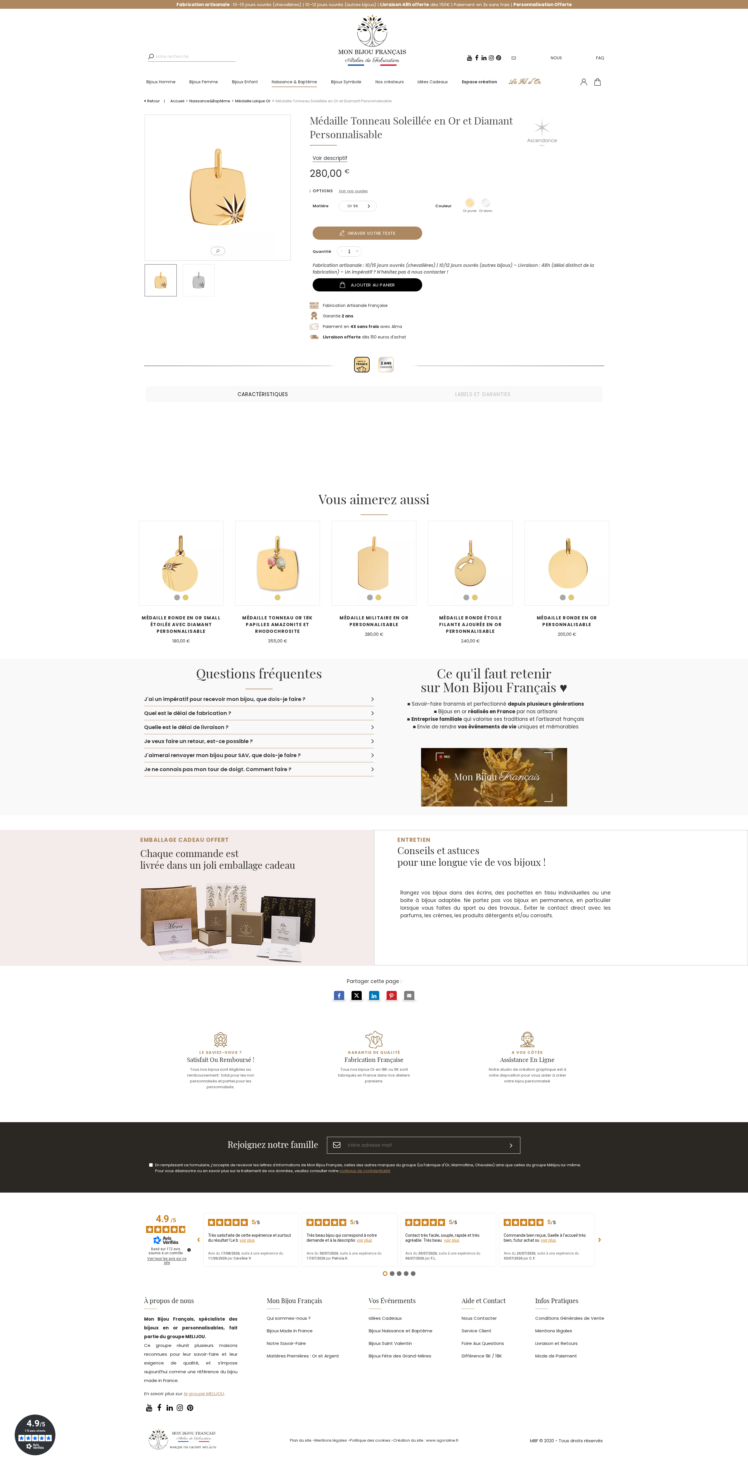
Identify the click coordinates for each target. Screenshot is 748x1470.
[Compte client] (584, 82)
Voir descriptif (330, 158)
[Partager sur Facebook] (339, 996)
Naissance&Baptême (209, 101)
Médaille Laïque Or (253, 101)
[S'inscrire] (511, 1145)
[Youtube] (469, 58)
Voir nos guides (353, 191)
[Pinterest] (499, 58)
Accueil (177, 101)
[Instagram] (491, 58)
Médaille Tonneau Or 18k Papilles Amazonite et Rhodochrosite (277, 624)
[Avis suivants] (599, 1240)
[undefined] (189, 1250)
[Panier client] (597, 82)
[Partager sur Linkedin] (374, 996)
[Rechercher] (151, 57)
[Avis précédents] (199, 1240)
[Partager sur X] (357, 996)
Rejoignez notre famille (273, 1145)
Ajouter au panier (373, 285)
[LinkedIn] (484, 58)
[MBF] (182, 1441)
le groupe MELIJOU (204, 1393)
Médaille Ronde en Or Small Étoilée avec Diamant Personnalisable (181, 624)
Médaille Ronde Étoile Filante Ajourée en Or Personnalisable (470, 624)
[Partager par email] (409, 996)
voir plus (247, 1240)
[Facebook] (477, 58)
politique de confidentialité (365, 1171)
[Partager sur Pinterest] (392, 996)
